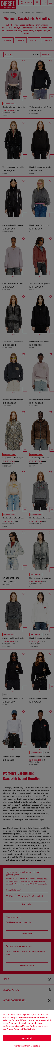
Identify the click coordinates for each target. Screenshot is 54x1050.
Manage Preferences (31, 1026)
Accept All (27, 1038)
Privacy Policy (12, 1029)
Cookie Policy (29, 1029)
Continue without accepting (27, 1046)
